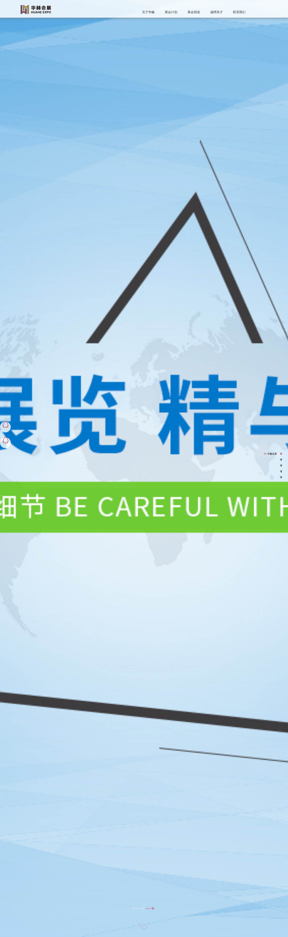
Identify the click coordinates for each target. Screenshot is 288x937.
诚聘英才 (216, 12)
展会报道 (193, 12)
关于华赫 (148, 12)
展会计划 (171, 12)
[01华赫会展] (279, 454)
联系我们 (239, 12)
